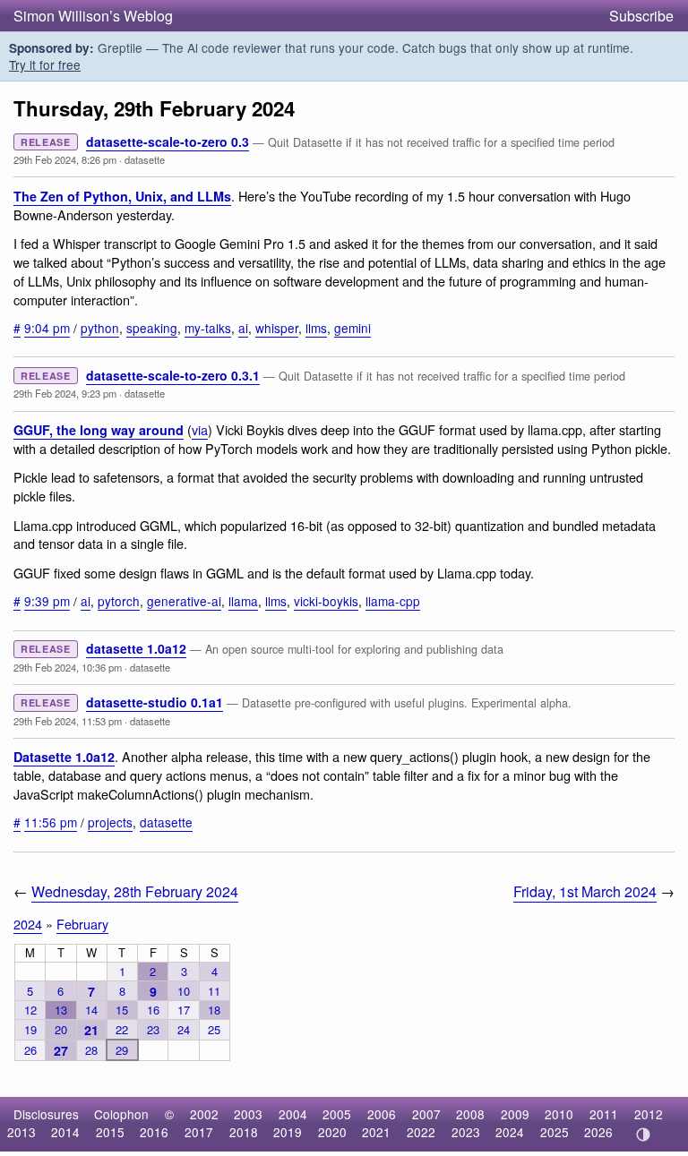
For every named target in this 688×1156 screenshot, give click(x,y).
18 (214, 1009)
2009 (515, 1114)
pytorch (119, 601)
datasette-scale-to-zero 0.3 (167, 141)
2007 (426, 1114)
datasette (145, 159)
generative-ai (184, 601)
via (200, 429)
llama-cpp (393, 601)
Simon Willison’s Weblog (93, 15)
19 (30, 1029)
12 (30, 1009)
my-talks (208, 328)
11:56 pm (50, 822)
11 (214, 990)
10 (183, 990)
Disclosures (46, 1114)
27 (61, 1050)
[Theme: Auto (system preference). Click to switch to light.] (643, 1134)
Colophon (121, 1114)
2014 (65, 1132)
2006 (381, 1114)
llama (243, 601)
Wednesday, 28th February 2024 (134, 891)
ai (243, 328)
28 (91, 1049)
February (82, 923)
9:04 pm (47, 328)
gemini (352, 328)
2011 (603, 1114)
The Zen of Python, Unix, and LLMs (122, 196)
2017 (199, 1132)
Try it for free (45, 64)
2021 (376, 1132)
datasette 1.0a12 (136, 648)
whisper (276, 328)
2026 (598, 1132)
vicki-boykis (326, 601)
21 (91, 1030)
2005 (336, 1114)
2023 (466, 1132)
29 (122, 1049)
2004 (293, 1114)
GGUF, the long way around (98, 430)
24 (183, 1029)
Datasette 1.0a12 (64, 757)
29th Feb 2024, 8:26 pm (64, 159)
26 (30, 1049)
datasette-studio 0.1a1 (154, 702)
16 (153, 1009)
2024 (27, 923)
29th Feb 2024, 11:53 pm (67, 721)
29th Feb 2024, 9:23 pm (64, 393)
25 (214, 1029)
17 (183, 1009)
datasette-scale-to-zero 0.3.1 (173, 375)
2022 (421, 1132)
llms (316, 328)
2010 (559, 1114)
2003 (248, 1114)
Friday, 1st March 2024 (585, 891)
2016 (154, 1132)
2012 (648, 1114)
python (100, 328)
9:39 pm (47, 601)
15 (122, 1009)
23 (153, 1029)
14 (91, 1009)
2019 (287, 1132)
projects (110, 822)
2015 (110, 1132)
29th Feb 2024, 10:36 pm (67, 667)
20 (61, 1029)
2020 (332, 1132)
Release (46, 142)
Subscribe (641, 15)
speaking (151, 328)
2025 (554, 1132)
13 (61, 1009)
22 (122, 1029)
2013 (21, 1132)
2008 (470, 1114)
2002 (204, 1114)
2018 (243, 1132)
